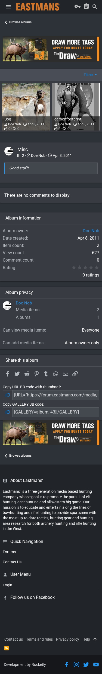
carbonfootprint (67, 119)
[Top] (95, 639)
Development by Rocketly (25, 664)
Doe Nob (14, 124)
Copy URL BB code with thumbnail (31, 387)
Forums (9, 552)
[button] (8, 7)
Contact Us (12, 562)
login (7, 585)
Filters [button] (88, 75)
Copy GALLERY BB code (23, 404)
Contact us (13, 639)
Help (86, 639)
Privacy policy (67, 639)
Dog (7, 119)
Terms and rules (39, 639)
